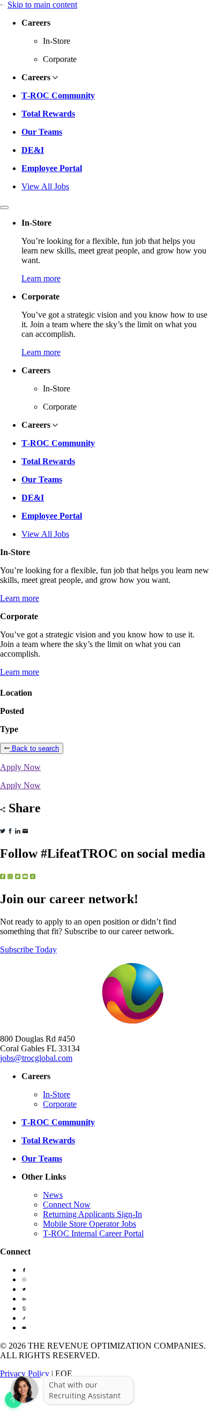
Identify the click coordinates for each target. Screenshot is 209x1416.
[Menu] (4, 207)
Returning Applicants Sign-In (92, 1214)
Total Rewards (48, 113)
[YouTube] (24, 1327)
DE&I (32, 150)
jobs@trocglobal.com (36, 1058)
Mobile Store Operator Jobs (89, 1223)
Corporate (60, 1104)
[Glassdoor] (24, 1308)
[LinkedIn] (24, 1298)
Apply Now (20, 767)
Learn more (41, 278)
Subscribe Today (28, 949)
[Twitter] (24, 1289)
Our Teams (41, 131)
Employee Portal (51, 168)
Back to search (34, 748)
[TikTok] (24, 1317)
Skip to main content (42, 4)
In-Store (56, 1094)
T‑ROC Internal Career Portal (93, 1233)
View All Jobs (45, 186)
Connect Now (67, 1204)
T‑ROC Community (58, 95)
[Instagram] (24, 1279)
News (53, 1194)
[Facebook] (24, 1269)
